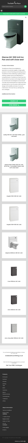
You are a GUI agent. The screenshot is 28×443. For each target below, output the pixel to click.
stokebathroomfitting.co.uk (14, 356)
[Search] (25, 6)
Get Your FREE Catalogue (14, 365)
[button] (1, 10)
